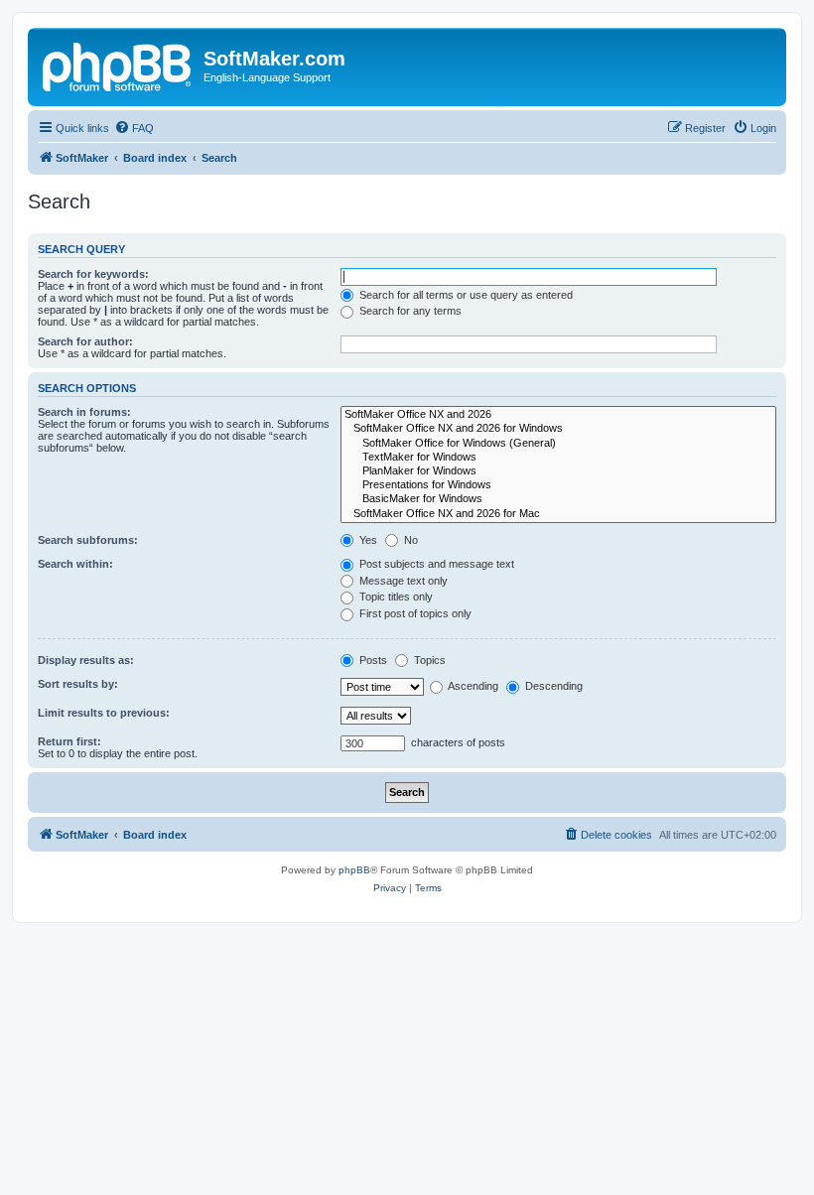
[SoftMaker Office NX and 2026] (558, 415)
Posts (371, 660)
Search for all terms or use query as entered (464, 295)
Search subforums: (88, 540)
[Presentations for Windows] (558, 485)
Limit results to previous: (104, 713)
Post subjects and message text (435, 564)
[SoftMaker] (118, 64)
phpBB (354, 869)
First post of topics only (414, 613)
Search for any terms (409, 311)
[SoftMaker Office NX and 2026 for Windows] (558, 429)
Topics (428, 660)
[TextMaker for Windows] (558, 458)
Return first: (69, 741)
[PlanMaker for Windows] (558, 471)
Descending (552, 686)
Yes (366, 540)
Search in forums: (84, 412)
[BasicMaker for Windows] (558, 499)
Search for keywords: (93, 274)
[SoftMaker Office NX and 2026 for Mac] (558, 514)
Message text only (402, 581)
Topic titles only (394, 596)
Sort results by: (78, 684)
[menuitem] (134, 128)
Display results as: (86, 660)
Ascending (472, 686)
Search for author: (85, 341)
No (409, 540)
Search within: (75, 564)
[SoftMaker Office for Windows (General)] (558, 444)
